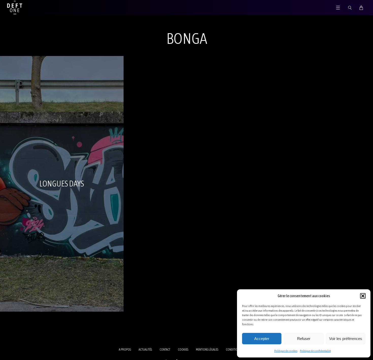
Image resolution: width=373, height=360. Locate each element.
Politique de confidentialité (315, 351)
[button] (362, 295)
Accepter (261, 338)
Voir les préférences (345, 338)
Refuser (303, 338)
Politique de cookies (285, 351)
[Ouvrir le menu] (338, 8)
